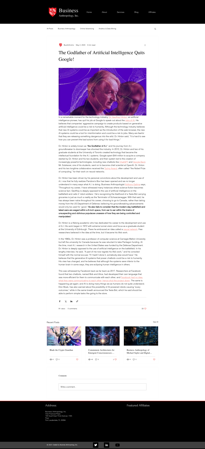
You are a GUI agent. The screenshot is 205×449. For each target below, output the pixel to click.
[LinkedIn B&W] (106, 445)
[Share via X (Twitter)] (65, 301)
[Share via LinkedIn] (71, 301)
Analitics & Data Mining (107, 29)
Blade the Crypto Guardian (61, 349)
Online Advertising (87, 29)
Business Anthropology (66, 29)
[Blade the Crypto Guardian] (64, 336)
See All (155, 322)
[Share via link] (77, 301)
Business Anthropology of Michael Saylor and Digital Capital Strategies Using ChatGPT (138, 351)
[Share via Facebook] (60, 301)
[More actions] (145, 45)
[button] (155, 29)
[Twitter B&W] (95, 445)
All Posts (50, 29)
